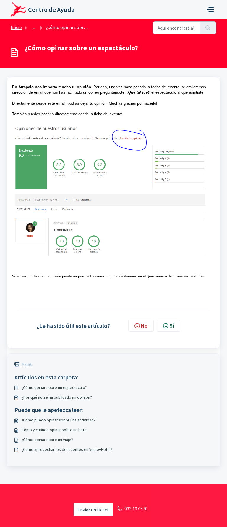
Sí (172, 325)
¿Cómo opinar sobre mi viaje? (47, 439)
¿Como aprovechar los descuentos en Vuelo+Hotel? (67, 449)
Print (27, 364)
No (144, 325)
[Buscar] (208, 27)
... (34, 27)
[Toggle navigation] (210, 9)
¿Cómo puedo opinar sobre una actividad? (58, 420)
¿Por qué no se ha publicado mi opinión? (57, 397)
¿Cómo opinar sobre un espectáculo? (54, 387)
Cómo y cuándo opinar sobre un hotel (54, 429)
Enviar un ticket (93, 509)
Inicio (16, 27)
